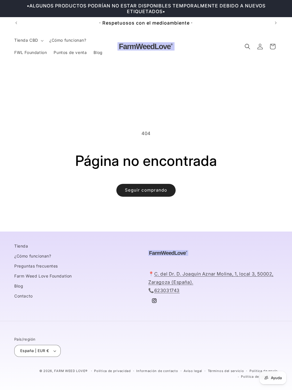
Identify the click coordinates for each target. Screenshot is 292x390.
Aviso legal (193, 371)
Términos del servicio (226, 371)
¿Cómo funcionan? (32, 256)
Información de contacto (157, 371)
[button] (28, 40)
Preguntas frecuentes (36, 266)
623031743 (167, 290)
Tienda (21, 246)
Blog (18, 286)
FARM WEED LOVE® (71, 371)
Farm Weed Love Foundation (43, 276)
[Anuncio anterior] (16, 22)
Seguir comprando (146, 190)
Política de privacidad (112, 371)
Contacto (23, 295)
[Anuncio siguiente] (275, 22)
